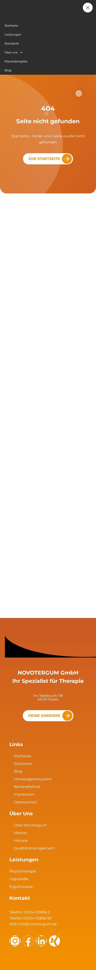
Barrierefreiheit (27, 787)
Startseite (20, 136)
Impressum (24, 794)
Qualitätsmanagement (34, 848)
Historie (21, 840)
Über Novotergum (30, 825)
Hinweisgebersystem (33, 779)
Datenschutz (25, 802)
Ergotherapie (21, 887)
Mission (20, 833)
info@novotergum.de (37, 924)
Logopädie (18, 879)
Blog (18, 771)
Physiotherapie (22, 871)
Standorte (23, 764)
